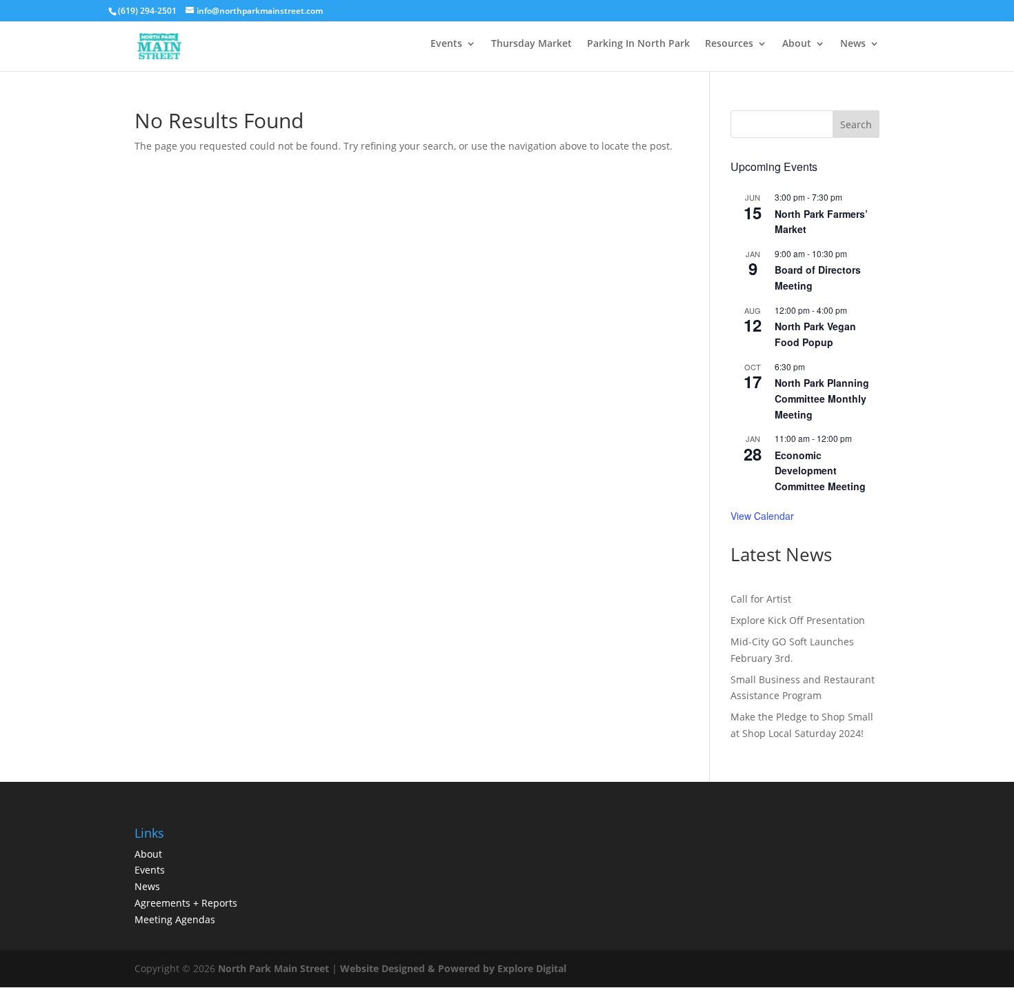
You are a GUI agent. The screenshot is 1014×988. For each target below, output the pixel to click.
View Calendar (762, 516)
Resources (729, 43)
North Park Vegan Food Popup (815, 334)
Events (446, 43)
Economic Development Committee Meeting (820, 470)
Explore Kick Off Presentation (797, 620)
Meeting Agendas (175, 919)
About (796, 43)
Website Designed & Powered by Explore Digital (453, 968)
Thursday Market (531, 43)
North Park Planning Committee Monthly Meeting (822, 398)
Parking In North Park (638, 43)
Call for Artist (760, 598)
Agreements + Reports (186, 902)
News (853, 43)
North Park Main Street (273, 968)
